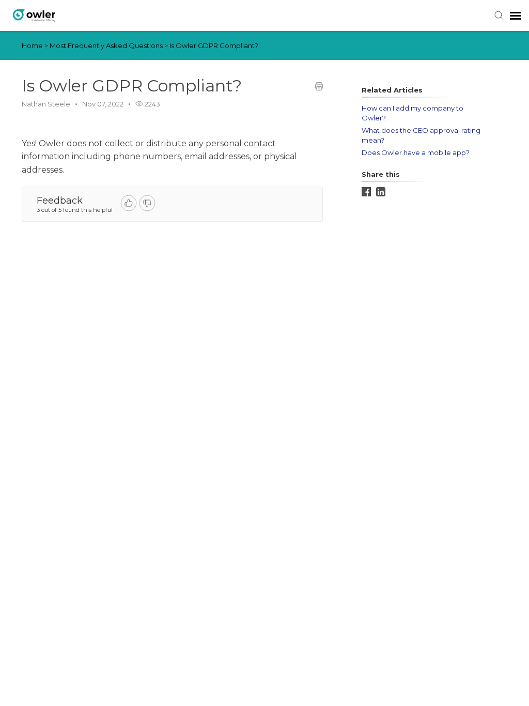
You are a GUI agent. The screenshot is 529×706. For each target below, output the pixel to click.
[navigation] (515, 15)
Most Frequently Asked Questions (107, 45)
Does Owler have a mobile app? (416, 152)
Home (32, 45)
